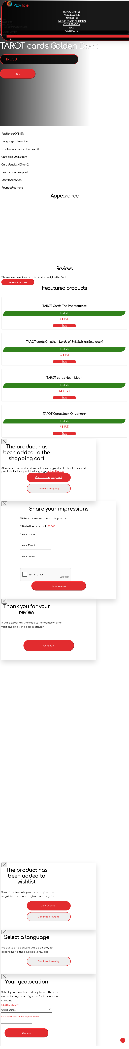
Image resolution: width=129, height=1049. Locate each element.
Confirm (26, 1033)
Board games (71, 12)
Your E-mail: (28, 545)
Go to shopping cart (48, 477)
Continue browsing (49, 916)
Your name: (27, 534)
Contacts (71, 31)
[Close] (4, 441)
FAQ (71, 27)
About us (72, 18)
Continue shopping (49, 488)
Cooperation (71, 24)
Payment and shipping (72, 21)
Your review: (28, 556)
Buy (17, 73)
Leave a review (18, 282)
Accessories (72, 15)
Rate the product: (33, 526)
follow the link (55, 471)
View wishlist (49, 905)
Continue (48, 645)
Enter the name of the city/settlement (20, 1016)
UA (10, 39)
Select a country (9, 1005)
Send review (59, 586)
